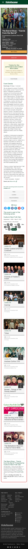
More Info (13, 181)
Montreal (3, 507)
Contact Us (19, 513)
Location (14, 194)
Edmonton (3, 501)
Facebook (19, 516)
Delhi (11, 499)
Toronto (3, 495)
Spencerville (4, 499)
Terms (18, 544)
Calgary (3, 496)
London (9, 498)
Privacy (22, 544)
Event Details (14, 78)
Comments (14, 200)
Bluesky (18, 514)
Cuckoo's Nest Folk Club (12, 217)
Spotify (18, 520)
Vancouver (4, 505)
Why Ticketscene (19, 496)
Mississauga (4, 504)
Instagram (19, 517)
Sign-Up (17, 501)
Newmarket (11, 507)
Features (17, 498)
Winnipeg (12, 504)
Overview (17, 495)
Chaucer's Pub (9, 467)
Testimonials (18, 499)
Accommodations (14, 197)
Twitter (18, 521)
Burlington (11, 505)
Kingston (3, 498)
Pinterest (18, 519)
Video (14, 191)
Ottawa (9, 496)
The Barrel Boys (20, 471)
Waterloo (9, 495)
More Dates (14, 51)
